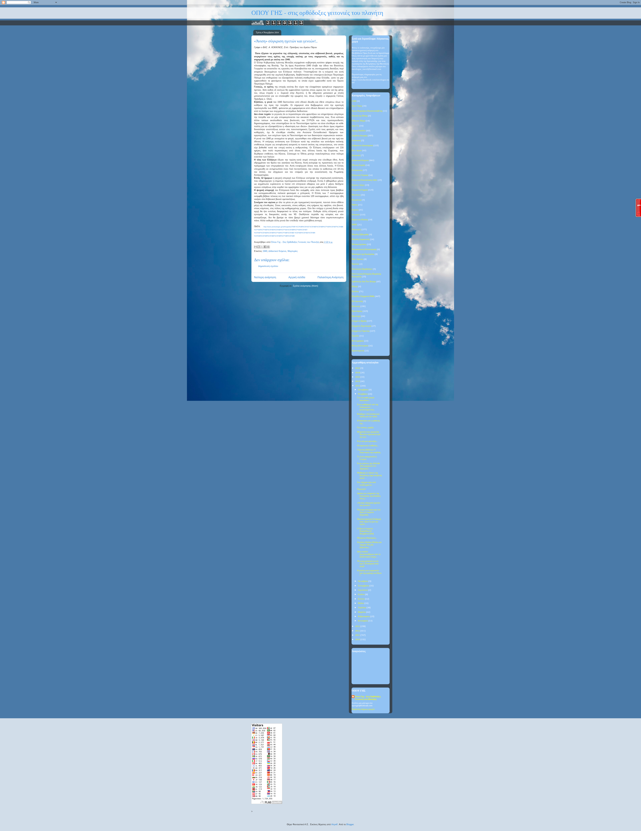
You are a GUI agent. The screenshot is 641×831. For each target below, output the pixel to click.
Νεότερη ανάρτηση (265, 277)
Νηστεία (355, 264)
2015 (357, 381)
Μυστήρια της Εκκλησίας (363, 254)
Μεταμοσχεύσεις (359, 244)
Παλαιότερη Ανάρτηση (330, 277)
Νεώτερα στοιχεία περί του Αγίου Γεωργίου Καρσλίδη (368, 512)
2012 (357, 631)
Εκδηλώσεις (357, 170)
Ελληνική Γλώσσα (360, 175)
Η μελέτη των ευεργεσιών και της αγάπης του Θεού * (369, 573)
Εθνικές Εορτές (358, 165)
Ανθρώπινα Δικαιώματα (362, 145)
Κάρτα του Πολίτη (360, 220)
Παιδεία (355, 291)
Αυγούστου (363, 590)
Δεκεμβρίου (363, 390)
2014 (357, 386)
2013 (357, 626)
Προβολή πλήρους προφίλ (363, 709)
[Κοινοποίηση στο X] (262, 246)
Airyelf (334, 824)
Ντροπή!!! (361, 489)
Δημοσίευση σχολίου (268, 266)
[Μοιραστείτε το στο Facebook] (265, 246)
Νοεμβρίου (363, 394)
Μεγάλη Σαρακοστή (361, 239)
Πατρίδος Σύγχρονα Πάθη (363, 296)
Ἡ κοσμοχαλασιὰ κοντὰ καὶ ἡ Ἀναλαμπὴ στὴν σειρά (368, 563)
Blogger (350, 824)
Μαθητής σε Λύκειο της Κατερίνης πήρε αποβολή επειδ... (369, 475)
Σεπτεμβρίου (364, 586)
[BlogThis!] (258, 246)
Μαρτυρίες (293, 251)
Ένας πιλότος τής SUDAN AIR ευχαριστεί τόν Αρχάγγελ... (368, 466)
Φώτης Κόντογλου (360, 346)
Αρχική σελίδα (296, 277)
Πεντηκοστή (357, 301)
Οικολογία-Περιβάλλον (362, 269)
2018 (357, 373)
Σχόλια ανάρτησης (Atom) (305, 286)
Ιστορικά (356, 215)
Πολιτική (356, 306)
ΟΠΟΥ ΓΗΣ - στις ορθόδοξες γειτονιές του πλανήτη (317, 13)
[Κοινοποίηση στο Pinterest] (268, 246)
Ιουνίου (361, 599)
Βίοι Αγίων (357, 150)
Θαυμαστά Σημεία (360, 190)
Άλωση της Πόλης (360, 116)
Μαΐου (361, 603)
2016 (357, 377)
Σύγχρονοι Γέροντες (360, 331)
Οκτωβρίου (363, 581)
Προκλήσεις (357, 311)
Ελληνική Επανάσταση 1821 (364, 180)
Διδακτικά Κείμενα (277, 251)
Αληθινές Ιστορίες (359, 136)
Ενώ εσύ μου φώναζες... (367, 441)
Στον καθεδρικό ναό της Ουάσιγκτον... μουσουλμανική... (367, 407)
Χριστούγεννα (358, 351)
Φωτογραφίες (358, 341)
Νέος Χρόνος (357, 259)
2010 (357, 639)
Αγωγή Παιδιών (359, 131)
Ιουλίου (361, 594)
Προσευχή (356, 316)
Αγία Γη (355, 126)
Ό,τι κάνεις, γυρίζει (365, 428)
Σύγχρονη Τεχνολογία (361, 326)
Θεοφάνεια (356, 200)
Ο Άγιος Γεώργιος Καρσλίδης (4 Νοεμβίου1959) (365, 531)
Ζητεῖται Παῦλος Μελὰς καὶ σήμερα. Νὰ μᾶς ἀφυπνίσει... (369, 545)
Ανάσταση (356, 140)
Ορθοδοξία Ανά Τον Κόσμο (364, 282)
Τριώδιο (355, 336)
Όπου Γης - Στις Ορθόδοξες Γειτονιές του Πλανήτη (368, 698)
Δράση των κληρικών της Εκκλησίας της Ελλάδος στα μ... (369, 496)
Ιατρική (355, 210)
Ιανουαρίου (363, 621)
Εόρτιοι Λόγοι (358, 185)
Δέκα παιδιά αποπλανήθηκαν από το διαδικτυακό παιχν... (369, 554)
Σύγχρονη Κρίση (359, 321)
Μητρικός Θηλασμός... (367, 538)
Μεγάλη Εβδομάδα (360, 234)
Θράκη (355, 205)
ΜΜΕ (354, 225)
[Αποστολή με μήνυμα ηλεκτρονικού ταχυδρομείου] (255, 246)
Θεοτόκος (356, 195)
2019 (357, 368)
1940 (265, 251)
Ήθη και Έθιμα (358, 121)
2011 (357, 635)
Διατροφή (356, 155)
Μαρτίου (362, 612)
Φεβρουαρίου (364, 616)
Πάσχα (355, 286)
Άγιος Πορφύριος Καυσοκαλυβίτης (367, 111)
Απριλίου (362, 608)
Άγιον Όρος (357, 106)
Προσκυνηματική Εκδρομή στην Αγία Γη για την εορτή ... (369, 521)
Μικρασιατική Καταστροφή (364, 249)
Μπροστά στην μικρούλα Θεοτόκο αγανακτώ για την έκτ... (368, 434)
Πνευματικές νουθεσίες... (368, 446)
